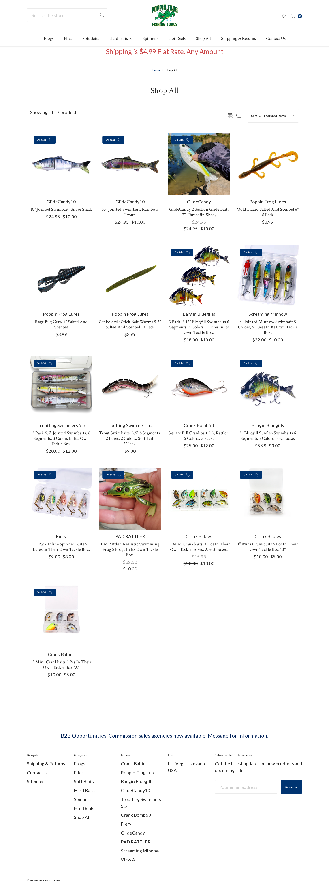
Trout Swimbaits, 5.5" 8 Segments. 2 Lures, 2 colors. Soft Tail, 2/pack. (130, 438)
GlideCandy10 (135, 790)
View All (129, 859)
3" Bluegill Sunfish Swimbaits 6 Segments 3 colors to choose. (267, 435)
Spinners (150, 38)
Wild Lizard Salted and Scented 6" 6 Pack (268, 212)
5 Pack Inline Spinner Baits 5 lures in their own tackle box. (61, 546)
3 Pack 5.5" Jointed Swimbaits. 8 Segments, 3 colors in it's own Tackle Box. (61, 438)
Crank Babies (134, 763)
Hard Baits (119, 38)
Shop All (203, 38)
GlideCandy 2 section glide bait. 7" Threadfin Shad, (199, 212)
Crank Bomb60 (136, 815)
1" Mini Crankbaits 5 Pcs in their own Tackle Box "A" (61, 664)
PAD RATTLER (136, 841)
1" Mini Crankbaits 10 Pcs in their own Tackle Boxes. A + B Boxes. (199, 546)
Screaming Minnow (140, 850)
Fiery (126, 824)
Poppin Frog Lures (139, 772)
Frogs (48, 38)
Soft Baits (90, 38)
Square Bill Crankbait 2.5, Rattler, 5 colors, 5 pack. (199, 435)
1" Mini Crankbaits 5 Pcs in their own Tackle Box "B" (268, 546)
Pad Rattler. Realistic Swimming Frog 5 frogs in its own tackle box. (130, 549)
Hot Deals (177, 38)
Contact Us (276, 38)
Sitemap (35, 781)
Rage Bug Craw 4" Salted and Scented (61, 324)
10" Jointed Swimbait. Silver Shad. (61, 209)
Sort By (256, 116)
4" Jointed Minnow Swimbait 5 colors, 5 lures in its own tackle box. (267, 327)
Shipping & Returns (238, 38)
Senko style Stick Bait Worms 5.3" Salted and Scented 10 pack (130, 324)
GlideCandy (133, 832)
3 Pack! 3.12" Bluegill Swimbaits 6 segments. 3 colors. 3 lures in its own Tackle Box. (199, 327)
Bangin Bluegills (137, 781)
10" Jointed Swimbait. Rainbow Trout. (130, 212)
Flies (68, 38)
